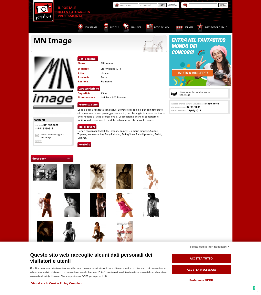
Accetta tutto (201, 258)
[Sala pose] (45, 179)
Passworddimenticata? (172, 5)
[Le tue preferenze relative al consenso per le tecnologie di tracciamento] (254, 288)
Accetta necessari (201, 270)
